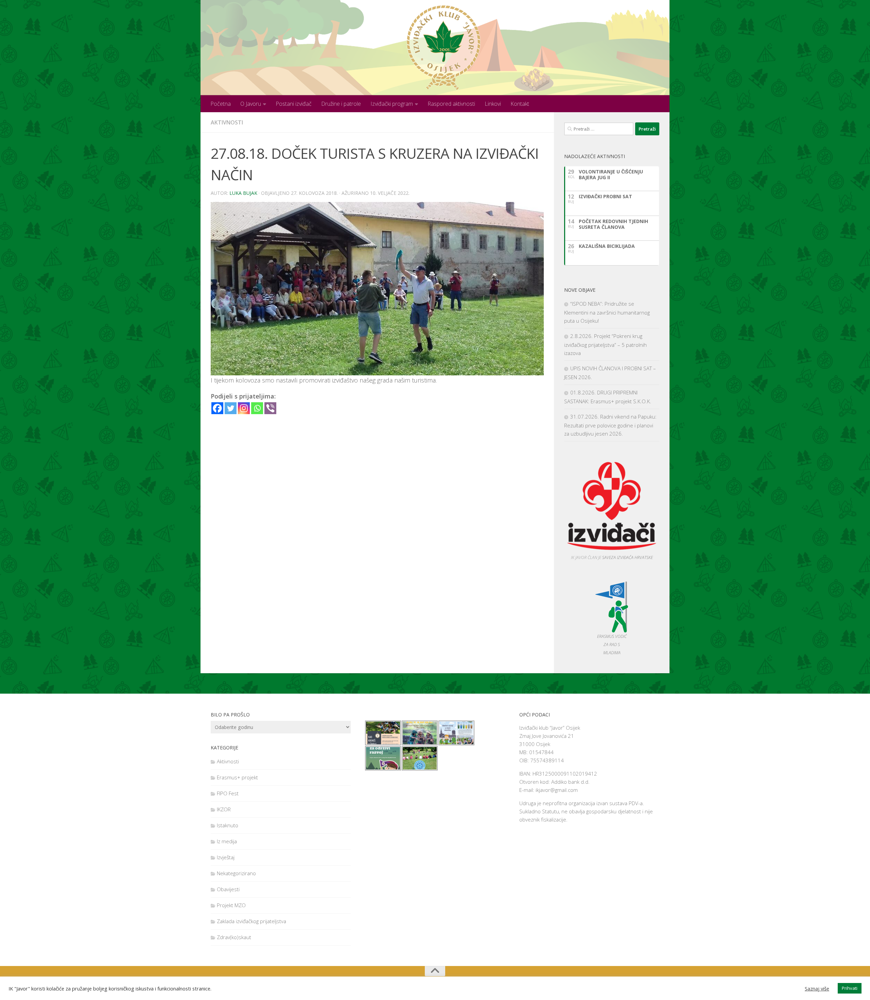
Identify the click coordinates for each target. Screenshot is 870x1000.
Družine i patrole (341, 103)
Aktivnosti (227, 122)
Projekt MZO (231, 905)
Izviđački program (391, 103)
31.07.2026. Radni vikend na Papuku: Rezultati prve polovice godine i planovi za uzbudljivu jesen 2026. (610, 425)
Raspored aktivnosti (451, 103)
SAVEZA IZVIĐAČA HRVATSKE (627, 557)
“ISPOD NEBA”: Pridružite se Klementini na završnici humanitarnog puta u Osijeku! (607, 312)
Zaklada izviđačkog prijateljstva (251, 921)
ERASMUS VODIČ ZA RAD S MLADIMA (612, 644)
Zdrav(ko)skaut (234, 937)
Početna (220, 103)
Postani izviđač (294, 103)
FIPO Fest (228, 793)
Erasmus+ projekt (237, 777)
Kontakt (519, 103)
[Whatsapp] (257, 408)
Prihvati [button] (849, 988)
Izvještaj (225, 857)
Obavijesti (228, 889)
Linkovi (493, 103)
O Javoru (250, 103)
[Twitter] (231, 408)
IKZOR (224, 809)
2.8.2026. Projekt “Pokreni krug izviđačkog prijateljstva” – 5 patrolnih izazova (605, 344)
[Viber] (270, 408)
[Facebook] (217, 408)
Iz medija (227, 841)
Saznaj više (817, 988)
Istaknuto (227, 825)
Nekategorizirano (236, 873)
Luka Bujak (243, 193)
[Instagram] (244, 408)
